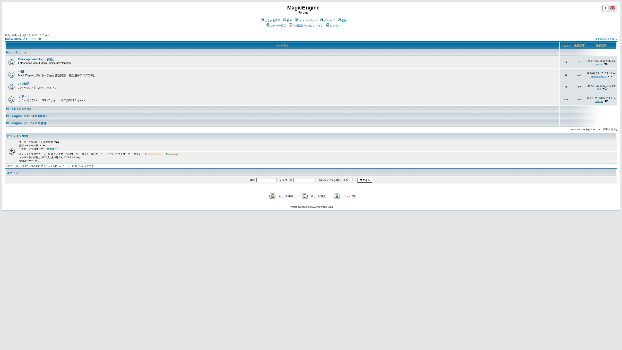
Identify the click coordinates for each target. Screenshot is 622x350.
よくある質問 (272, 20)
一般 (21, 71)
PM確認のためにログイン (308, 25)
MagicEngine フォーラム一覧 (23, 38)
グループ (329, 20)
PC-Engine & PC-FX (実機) (26, 116)
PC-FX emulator (18, 109)
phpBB (303, 206)
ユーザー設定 (278, 25)
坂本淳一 (52, 149)
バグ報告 (24, 84)
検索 (289, 20)
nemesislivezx (599, 76)
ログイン (335, 25)
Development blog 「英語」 (37, 59)
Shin (599, 89)
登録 (344, 20)
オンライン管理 (17, 136)
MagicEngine (16, 52)
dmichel (599, 64)
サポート (24, 96)
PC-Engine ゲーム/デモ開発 (26, 123)
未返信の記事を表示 (606, 39)
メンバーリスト (308, 20)
